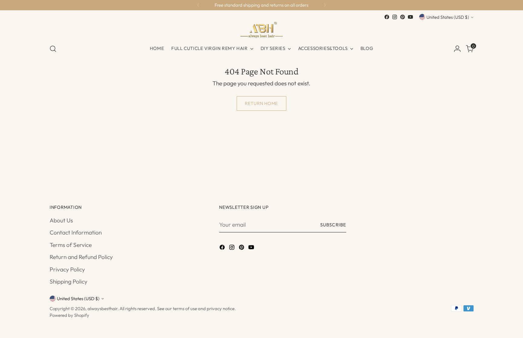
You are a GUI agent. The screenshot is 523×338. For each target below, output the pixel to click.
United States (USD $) (447, 17)
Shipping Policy (68, 281)
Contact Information (76, 232)
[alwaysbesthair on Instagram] (394, 17)
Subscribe (333, 225)
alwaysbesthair (102, 308)
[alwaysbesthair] (261, 29)
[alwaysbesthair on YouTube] (410, 17)
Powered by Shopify (69, 315)
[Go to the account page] (457, 49)
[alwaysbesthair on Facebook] (387, 17)
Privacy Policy (67, 269)
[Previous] (198, 5)
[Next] (324, 5)
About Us (61, 220)
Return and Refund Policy (81, 257)
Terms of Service (71, 244)
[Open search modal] (53, 49)
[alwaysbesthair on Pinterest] (402, 17)
